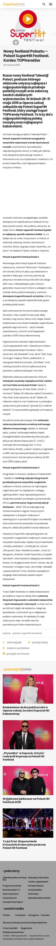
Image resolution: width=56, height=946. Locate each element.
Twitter (6, 915)
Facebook (20, 915)
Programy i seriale (12, 885)
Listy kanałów (35, 889)
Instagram (33, 915)
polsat (7, 633)
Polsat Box (33, 893)
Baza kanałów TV (11, 889)
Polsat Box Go (10, 898)
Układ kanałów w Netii (39, 898)
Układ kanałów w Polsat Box (15, 878)
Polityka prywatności (13, 932)
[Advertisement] (28, 193)
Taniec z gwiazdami (38, 881)
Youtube (45, 915)
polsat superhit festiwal (27, 633)
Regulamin (26, 928)
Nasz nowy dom (11, 893)
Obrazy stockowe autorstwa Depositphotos (25, 922)
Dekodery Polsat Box (38, 877)
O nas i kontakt (10, 928)
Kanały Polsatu (36, 885)
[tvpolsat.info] (14, 5)
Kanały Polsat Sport (13, 902)
